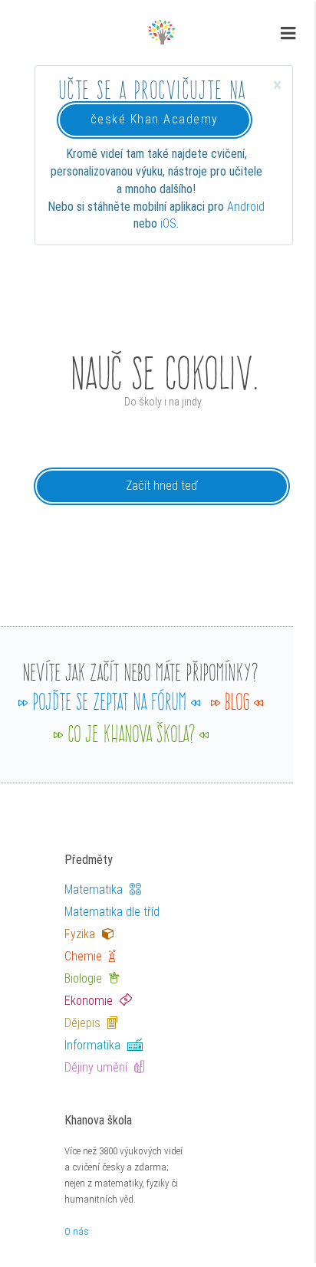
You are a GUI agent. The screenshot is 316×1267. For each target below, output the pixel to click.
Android (246, 206)
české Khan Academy (155, 119)
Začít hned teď (162, 485)
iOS (168, 223)
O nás (76, 1231)
